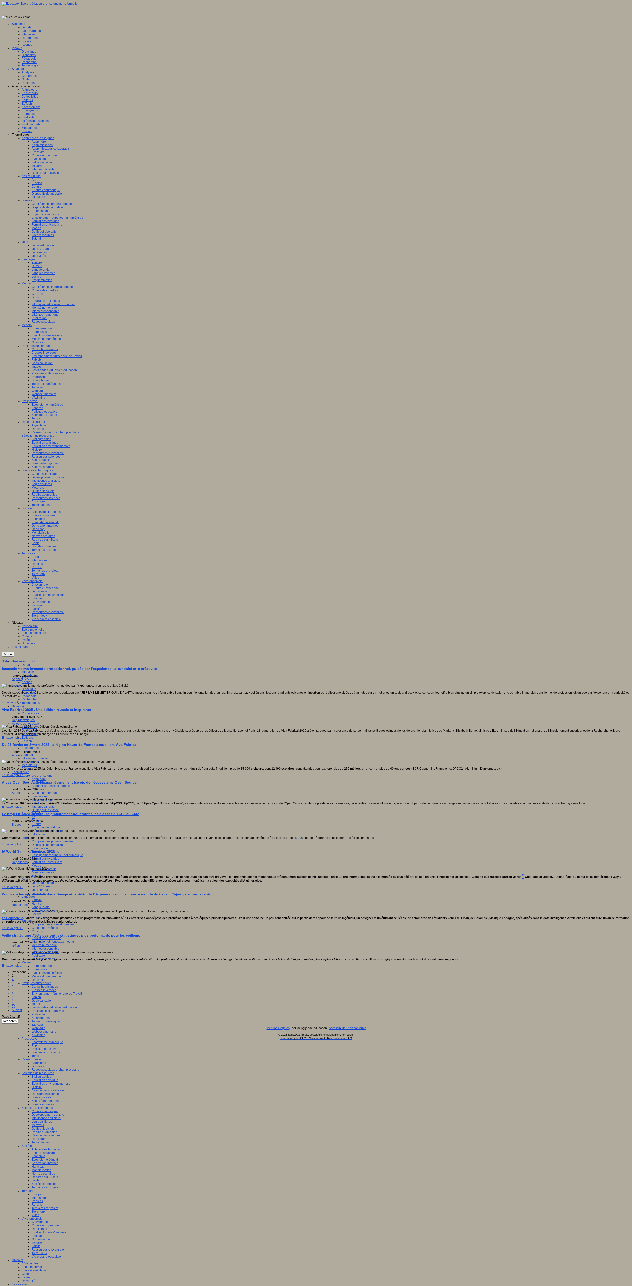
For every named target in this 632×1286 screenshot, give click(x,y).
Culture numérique (44, 793)
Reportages (20, 720)
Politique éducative (44, 1049)
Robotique (39, 1139)
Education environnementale (51, 1083)
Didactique (29, 689)
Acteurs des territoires (46, 1149)
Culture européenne (45, 1225)
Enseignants (30, 748)
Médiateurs (29, 765)
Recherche (29, 699)
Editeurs (27, 737)
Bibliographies (41, 1076)
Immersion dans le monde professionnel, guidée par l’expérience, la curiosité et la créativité (79, 669)
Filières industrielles (35, 758)
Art (33, 817)
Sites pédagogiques (45, 1101)
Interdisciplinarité (43, 806)
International (40, 1197)
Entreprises (39, 969)
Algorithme (39, 1063)
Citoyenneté (40, 1222)
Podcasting (39, 1014)
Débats (26, 665)
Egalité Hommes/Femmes (49, 1232)
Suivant (17, 1010)
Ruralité (37, 1204)
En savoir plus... (12, 702)
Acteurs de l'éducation (26, 723)
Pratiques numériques (36, 983)
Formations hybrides (45, 858)
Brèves (26, 678)
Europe (36, 1194)
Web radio (38, 1028)
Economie (38, 1156)
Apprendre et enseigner (38, 775)
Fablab (36, 997)
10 (13, 1006)
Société (27, 1146)
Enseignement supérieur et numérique (57, 855)
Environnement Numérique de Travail (57, 993)
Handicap (38, 1166)
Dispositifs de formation (47, 845)
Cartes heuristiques (45, 986)
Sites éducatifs (41, 1097)
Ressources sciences (46, 1094)
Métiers (27, 962)
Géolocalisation (42, 1000)
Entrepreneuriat (42, 966)
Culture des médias (45, 928)
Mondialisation (41, 1170)
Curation (37, 931)
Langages (28, 896)
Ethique (37, 1236)
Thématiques (20, 772)
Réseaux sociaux (33, 1059)
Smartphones (41, 1018)
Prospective (30, 1038)
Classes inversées (44, 990)
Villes (35, 1215)
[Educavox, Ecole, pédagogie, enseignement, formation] (40, 3)
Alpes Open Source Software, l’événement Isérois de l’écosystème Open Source (69, 782)
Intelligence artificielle (46, 1118)
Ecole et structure (43, 1153)
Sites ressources (43, 872)
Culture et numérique (46, 827)
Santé (36, 1180)
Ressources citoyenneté (48, 1090)
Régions (37, 1201)
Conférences (30, 713)
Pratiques (28, 720)
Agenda (27, 682)
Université (28, 1281)
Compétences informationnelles (53, 924)
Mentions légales (278, 1028)
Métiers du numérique (46, 976)
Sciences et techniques (37, 1108)
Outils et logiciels (43, 1128)
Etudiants (28, 755)
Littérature (38, 834)
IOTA (297, 838)
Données (38, 1066)
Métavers (38, 1125)
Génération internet (45, 1163)
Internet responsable (45, 948)
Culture (36, 824)
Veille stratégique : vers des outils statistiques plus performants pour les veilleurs (71, 935)
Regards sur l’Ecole (45, 1177)
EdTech (27, 741)
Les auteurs (20, 1284)
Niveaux (17, 1260)
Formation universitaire (47, 862)
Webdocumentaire (44, 1031)
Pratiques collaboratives (48, 1011)
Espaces (37, 1045)
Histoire (37, 1087)
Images (36, 1004)
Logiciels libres (42, 1121)
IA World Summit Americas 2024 (28, 851)
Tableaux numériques (46, 1021)
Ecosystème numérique (47, 1042)
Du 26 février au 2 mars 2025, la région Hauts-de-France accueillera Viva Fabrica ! (70, 745)
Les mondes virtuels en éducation (54, 1007)
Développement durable (48, 1114)
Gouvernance (41, 1239)
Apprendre (39, 779)
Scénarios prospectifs (46, 1052)
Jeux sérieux (40, 890)
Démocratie (39, 1229)
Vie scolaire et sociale (46, 1256)
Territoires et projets (45, 1187)
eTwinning (38, 1035)
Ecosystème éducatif (45, 1159)
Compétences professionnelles (52, 841)
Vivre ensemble (32, 1218)
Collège (27, 1274)
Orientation (39, 979)
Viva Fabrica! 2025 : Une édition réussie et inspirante (46, 710)
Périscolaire (30, 1263)
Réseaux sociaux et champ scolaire (55, 1069)
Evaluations (39, 796)
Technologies (31, 703)
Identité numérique (44, 945)
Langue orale (41, 907)
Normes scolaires (43, 1173)
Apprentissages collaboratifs (51, 786)
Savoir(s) (18, 706)
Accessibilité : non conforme (347, 1028)
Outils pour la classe (45, 810)
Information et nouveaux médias (53, 941)
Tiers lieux (38, 1211)
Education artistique (45, 1080)
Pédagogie (29, 696)
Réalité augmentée (44, 1132)
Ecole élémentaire (34, 1270)
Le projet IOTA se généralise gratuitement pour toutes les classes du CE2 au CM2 (70, 814)
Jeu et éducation (43, 883)
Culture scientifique (45, 1111)
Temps (36, 1056)
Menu (8, 654)
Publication (39, 955)
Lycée (26, 1277)
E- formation (40, 848)
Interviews (28, 672)
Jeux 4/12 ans (41, 886)
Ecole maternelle (33, 1267)
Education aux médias (46, 938)
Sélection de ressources (38, 1073)
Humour (37, 903)
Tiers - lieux (39, 1253)
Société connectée (44, 1184)
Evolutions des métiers (47, 973)
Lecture (37, 914)
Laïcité (36, 1246)
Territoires (28, 1191)
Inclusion (38, 1242)
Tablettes (38, 1024)
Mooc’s (36, 865)
